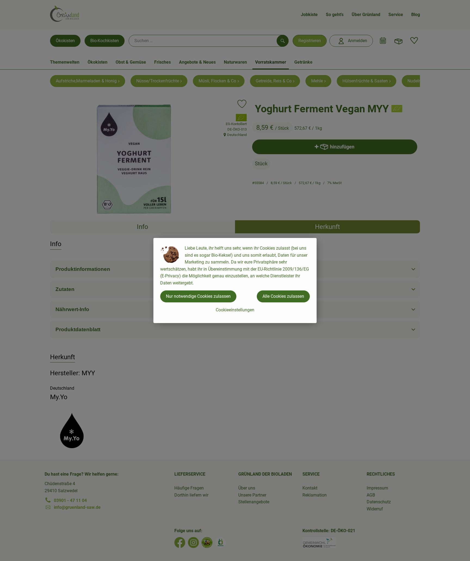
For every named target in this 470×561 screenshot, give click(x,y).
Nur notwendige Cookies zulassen (198, 296)
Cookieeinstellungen (235, 309)
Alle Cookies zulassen (283, 296)
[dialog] (235, 280)
